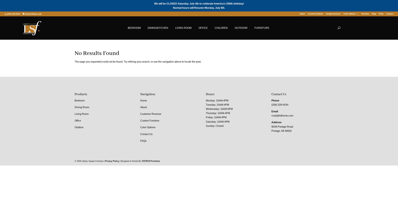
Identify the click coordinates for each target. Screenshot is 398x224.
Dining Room (82, 107)
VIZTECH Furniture (151, 161)
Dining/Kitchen (158, 28)
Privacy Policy (112, 161)
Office (203, 28)
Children (221, 28)
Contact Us (146, 134)
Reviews (365, 14)
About (302, 14)
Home (143, 100)
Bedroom (134, 28)
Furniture (262, 28)
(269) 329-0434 (279, 104)
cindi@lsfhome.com (282, 115)
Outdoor (241, 28)
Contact (389, 14)
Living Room (183, 28)
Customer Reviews (150, 114)
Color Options (349, 14)
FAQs (381, 14)
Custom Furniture (315, 14)
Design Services (333, 14)
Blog (374, 14)
